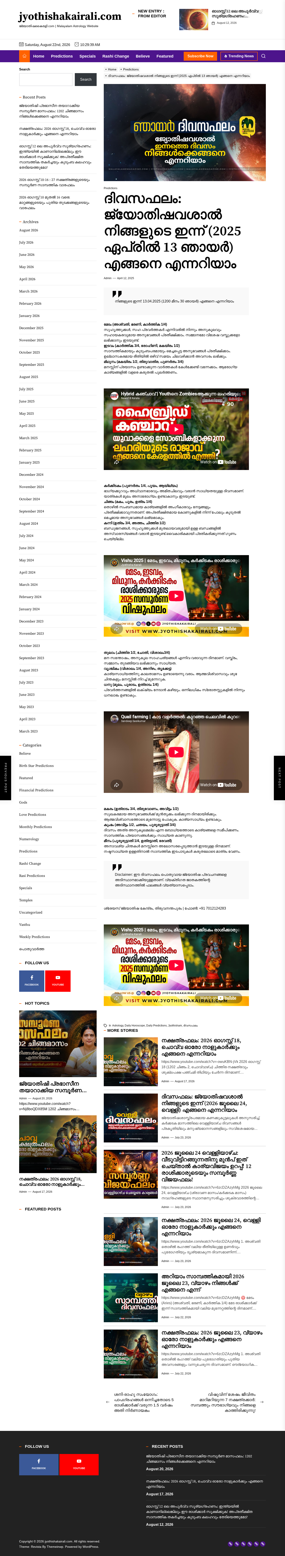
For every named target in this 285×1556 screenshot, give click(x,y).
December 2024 (31, 474)
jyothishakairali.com (70, 16)
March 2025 (28, 438)
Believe (143, 56)
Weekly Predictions (34, 937)
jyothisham (175, 1025)
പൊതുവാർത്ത (31, 949)
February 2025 (30, 450)
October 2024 (29, 499)
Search (24, 69)
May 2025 (26, 413)
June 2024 (27, 548)
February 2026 (30, 303)
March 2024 (28, 584)
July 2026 (26, 242)
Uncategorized (30, 912)
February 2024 (30, 597)
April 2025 (27, 426)
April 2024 (27, 572)
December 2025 (31, 328)
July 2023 (26, 682)
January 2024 (29, 609)
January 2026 (29, 316)
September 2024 (31, 511)
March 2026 (28, 291)
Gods (23, 802)
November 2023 (31, 633)
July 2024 (26, 536)
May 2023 (26, 707)
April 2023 (27, 719)
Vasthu (24, 925)
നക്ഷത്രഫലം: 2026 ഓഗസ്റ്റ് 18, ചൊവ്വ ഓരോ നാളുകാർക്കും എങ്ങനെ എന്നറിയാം (201, 1047)
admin (108, 278)
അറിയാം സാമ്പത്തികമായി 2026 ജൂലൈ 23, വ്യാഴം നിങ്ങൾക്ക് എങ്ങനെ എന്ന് (202, 1283)
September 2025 (31, 364)
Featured (165, 56)
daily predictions (156, 1025)
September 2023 (31, 658)
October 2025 (29, 352)
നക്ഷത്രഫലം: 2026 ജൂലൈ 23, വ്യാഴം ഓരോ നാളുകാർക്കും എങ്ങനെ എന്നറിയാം (211, 1339)
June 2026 (27, 254)
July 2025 (26, 389)
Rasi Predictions (32, 876)
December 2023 (31, 621)
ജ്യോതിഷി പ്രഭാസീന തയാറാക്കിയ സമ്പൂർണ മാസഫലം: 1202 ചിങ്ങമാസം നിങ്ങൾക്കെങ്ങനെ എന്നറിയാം (51, 111)
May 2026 (26, 267)
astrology (117, 1025)
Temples (26, 900)
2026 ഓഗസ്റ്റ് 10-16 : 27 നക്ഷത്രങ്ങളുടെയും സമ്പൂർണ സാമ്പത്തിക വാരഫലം (54, 182)
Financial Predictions (36, 790)
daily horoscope (135, 1025)
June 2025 (27, 401)
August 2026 (28, 230)
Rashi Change (115, 56)
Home (38, 56)
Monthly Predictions (35, 827)
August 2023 (28, 670)
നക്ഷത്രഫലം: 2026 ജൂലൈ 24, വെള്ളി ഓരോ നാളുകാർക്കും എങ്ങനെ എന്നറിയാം (211, 1227)
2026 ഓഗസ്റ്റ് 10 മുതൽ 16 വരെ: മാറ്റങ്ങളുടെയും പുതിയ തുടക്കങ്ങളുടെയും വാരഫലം (54, 202)
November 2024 (31, 487)
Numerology (29, 839)
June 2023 (27, 694)
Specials (87, 56)
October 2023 (29, 646)
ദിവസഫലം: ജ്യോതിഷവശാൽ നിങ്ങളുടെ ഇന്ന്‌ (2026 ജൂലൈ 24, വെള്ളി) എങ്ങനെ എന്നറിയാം (204, 1103)
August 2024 (28, 523)
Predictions (62, 56)
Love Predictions (32, 815)
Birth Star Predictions (36, 766)
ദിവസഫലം (190, 1025)
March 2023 (28, 731)
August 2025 (28, 377)
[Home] (24, 56)
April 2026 (27, 279)
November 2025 (31, 340)
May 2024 (26, 560)
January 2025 (29, 462)
